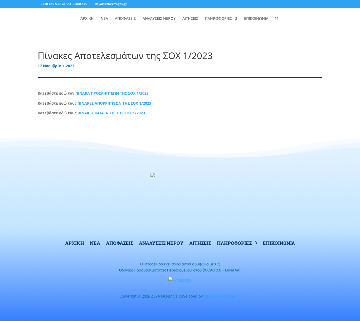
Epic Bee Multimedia (222, 296)
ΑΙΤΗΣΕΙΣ (190, 19)
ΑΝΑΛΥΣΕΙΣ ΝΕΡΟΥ (159, 19)
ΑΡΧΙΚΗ (87, 19)
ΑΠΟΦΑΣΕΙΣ (125, 19)
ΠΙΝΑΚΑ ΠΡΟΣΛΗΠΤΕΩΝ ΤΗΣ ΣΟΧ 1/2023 (112, 93)
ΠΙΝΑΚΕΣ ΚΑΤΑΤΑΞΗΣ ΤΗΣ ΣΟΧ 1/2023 (111, 112)
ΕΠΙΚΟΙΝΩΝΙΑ (256, 19)
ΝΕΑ (104, 19)
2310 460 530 (51, 4)
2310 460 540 (77, 4)
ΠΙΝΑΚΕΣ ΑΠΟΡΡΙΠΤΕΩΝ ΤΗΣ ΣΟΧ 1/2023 (114, 103)
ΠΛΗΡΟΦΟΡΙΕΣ (218, 19)
